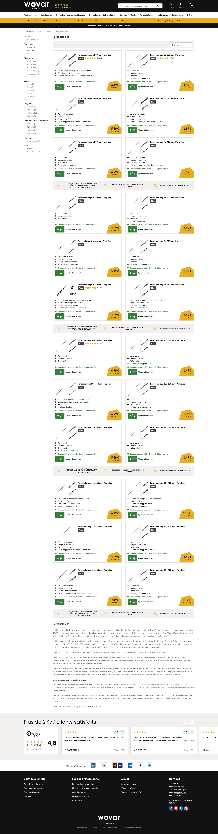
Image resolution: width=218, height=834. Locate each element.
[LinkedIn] (181, 808)
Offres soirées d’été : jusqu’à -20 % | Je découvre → (109, 25)
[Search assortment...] (158, 5)
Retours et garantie (32, 792)
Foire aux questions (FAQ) (132, 792)
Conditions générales (133, 828)
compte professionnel (177, 687)
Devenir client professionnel (84, 784)
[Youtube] (176, 808)
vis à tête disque (131, 641)
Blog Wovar (77, 800)
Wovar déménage (128, 788)
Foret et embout (44, 31)
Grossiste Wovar (79, 792)
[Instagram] (186, 808)
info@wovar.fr (180, 793)
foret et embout (161, 652)
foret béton (141, 698)
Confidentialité (82, 828)
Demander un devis (80, 796)
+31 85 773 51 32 (179, 796)
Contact (27, 796)
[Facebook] (171, 808)
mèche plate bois (178, 695)
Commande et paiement (34, 788)
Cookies (94, 828)
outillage (97, 706)
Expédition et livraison (33, 784)
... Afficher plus (188, 741)
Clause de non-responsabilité (111, 828)
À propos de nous (128, 784)
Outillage (29, 31)
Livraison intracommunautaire (85, 788)
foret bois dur (165, 695)
